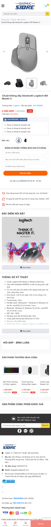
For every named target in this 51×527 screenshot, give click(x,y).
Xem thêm (27, 267)
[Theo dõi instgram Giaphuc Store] (31, 430)
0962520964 (18, 498)
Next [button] (47, 51)
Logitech (16, 105)
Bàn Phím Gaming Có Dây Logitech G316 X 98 (10, 384)
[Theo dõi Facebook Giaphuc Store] (20, 430)
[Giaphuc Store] (25, 5)
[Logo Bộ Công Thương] (8, 481)
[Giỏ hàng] (45, 5)
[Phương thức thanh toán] (17, 513)
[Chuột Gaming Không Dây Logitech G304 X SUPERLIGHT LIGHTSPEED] (30, 370)
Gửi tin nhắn (25, 173)
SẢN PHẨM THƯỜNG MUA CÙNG (19, 357)
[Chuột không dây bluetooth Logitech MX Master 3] (25, 51)
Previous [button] (4, 51)
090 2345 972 (19, 503)
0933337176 (25, 181)
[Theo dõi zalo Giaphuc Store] (25, 430)
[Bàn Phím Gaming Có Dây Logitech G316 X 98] (11, 370)
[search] (47, 14)
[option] (25, 51)
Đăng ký (45, 425)
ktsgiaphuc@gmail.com (20, 470)
